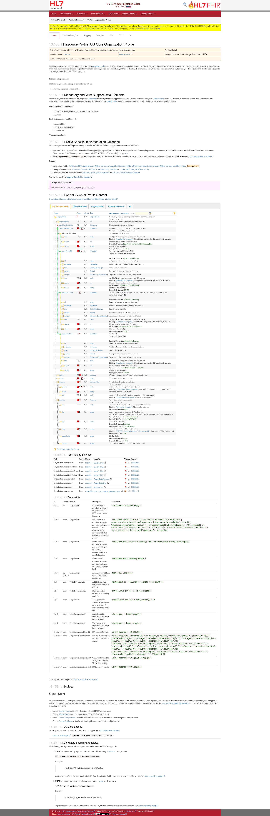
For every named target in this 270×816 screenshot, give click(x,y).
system (66, 241)
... (191, 166)
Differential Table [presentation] (80, 206)
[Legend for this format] (174, 213)
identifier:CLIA (67, 292)
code (91, 237)
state (63, 429)
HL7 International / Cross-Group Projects (77, 811)
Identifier (93, 228)
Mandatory (93, 99)
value (66, 246)
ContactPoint (94, 382)
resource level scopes (61, 735)
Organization (97, 66)
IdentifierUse (120, 239)
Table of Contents (63, 814)
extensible (146, 431)
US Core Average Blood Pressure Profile (116, 166)
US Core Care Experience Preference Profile (148, 166)
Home (53, 13)
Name (56, 213)
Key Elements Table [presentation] (60, 206)
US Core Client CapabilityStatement (95, 173)
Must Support (159, 99)
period (66, 271)
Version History (128, 13)
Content (54, 35)
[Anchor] (136, 44)
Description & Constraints (119, 213)
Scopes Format (64, 711)
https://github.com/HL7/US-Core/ (97, 29)
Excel (82, 679)
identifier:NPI (67, 251)
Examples (100, 35)
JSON (121, 35)
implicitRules (64, 221)
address (62, 400)
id (65, 261)
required (129, 239)
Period (92, 271)
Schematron (91, 679)
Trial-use (67, 54)
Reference (93, 274)
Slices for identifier (66, 228)
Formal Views (112, 101)
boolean (93, 375)
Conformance (66, 13)
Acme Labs (76, 169)
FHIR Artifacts (97, 13)
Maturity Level (124, 54)
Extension (93, 225)
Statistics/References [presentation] (116, 206)
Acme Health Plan (88, 169)
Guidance (81, 13)
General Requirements (67, 718)
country (65, 443)
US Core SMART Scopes (109, 730)
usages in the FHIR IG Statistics (78, 177)
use (65, 237)
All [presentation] (130, 206)
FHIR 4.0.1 (129, 811)
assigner (67, 274)
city (63, 421)
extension (67, 264)
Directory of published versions (146, 29)
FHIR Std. (135, 463)
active (61, 375)
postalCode (66, 436)
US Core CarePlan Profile (175, 166)
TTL (130, 35)
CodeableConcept (96, 268)
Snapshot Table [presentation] (97, 206)
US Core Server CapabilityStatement (126, 173)
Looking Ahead (147, 13)
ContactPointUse (122, 397)
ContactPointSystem (123, 389)
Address (93, 400)
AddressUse (120, 407)
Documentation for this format (67, 449)
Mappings (87, 35)
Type (92, 213)
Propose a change (118, 814)
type (66, 268)
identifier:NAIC (67, 334)
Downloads (113, 13)
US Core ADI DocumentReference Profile (84, 166)
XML (111, 35)
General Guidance (65, 721)
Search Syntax (64, 714)
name (61, 378)
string (92, 246)
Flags (79, 213)
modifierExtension (66, 225)
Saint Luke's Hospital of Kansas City (135, 169)
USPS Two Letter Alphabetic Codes (128, 431)
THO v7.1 (135, 491)
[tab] (60, 206)
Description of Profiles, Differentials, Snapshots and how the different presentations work (82, 199)
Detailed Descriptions (71, 35)
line (63, 412)
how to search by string (153, 776)
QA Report (76, 814)
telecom (62, 382)
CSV (75, 679)
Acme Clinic (100, 169)
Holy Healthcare (112, 169)
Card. (86, 213)
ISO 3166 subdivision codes (199, 157)
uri (91, 221)
